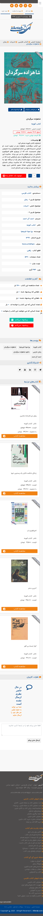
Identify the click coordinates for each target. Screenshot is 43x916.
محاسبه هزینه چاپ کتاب (33, 835)
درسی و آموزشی (35, 890)
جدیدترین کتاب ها (35, 893)
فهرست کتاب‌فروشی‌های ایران (31, 885)
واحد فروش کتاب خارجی (33, 799)
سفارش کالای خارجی (34, 816)
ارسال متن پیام (34, 740)
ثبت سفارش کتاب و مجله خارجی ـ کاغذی (27, 803)
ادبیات (12, 42)
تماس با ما (8, 907)
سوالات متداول (18, 907)
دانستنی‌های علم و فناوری (32, 867)
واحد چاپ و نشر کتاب (34, 828)
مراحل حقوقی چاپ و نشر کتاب (31, 840)
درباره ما (27, 907)
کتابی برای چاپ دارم (34, 832)
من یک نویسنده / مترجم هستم (30, 837)
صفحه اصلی (36, 42)
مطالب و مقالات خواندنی (33, 869)
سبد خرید (5, 11)
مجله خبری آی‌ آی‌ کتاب (33, 857)
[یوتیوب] (16, 5)
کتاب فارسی (23, 42)
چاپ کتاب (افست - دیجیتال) (32, 848)
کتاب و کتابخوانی (35, 872)
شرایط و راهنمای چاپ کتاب (32, 851)
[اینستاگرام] (25, 5)
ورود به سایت (17, 11)
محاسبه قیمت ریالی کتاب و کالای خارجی (27, 808)
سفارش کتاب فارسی (34, 882)
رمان (5, 42)
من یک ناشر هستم (35, 846)
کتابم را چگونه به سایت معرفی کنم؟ (29, 896)
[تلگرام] (30, 5)
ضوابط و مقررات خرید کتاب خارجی (30, 819)
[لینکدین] (21, 5)
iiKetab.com (37, 911)
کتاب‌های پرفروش (35, 888)
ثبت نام (28, 11)
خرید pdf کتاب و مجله (33, 822)
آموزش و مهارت (35, 861)
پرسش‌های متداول (35, 811)
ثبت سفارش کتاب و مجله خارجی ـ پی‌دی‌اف (27, 806)
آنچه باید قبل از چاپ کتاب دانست (30, 843)
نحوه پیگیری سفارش (34, 814)
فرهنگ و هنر (37, 864)
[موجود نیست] (22, 78)
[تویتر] (12, 5)
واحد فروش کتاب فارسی (33, 878)
